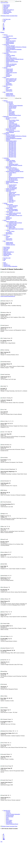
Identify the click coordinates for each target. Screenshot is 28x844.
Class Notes (8, 56)
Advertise (8, 87)
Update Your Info (7, 11)
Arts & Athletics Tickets (14, 120)
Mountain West (12, 195)
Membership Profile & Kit (14, 126)
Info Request (8, 83)
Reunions (8, 76)
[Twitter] (3, 26)
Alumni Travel (6, 6)
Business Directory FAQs (14, 131)
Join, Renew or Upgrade (11, 38)
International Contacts (13, 164)
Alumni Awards (9, 68)
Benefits (8, 39)
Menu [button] (2, 32)
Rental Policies (9, 84)
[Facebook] (3, 24)
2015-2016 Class (12, 153)
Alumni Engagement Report (15, 115)
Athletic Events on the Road (15, 213)
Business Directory (10, 42)
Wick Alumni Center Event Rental (16, 228)
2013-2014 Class (12, 155)
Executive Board (12, 107)
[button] (3, 30)
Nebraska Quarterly (7, 12)
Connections (6, 53)
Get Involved (6, 44)
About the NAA (9, 36)
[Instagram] (3, 25)
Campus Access (12, 121)
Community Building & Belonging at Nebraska (16, 46)
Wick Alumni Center (10, 81)
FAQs (7, 88)
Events (10, 175)
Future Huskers (6, 4)
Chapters (11, 162)
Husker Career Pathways (8, 9)
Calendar (8, 54)
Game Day (5, 8)
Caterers (8, 82)
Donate (10, 173)
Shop (4, 92)
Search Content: (4, 1)
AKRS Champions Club (11, 78)
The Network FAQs (13, 178)
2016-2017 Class (12, 151)
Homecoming (9, 75)
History (10, 110)
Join (4, 21)
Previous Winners (12, 206)
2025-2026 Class (12, 142)
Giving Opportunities (10, 48)
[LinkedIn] (3, 27)
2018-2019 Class (12, 149)
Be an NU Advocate (10, 45)
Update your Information (11, 64)
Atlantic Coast (12, 193)
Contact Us (11, 104)
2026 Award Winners (13, 205)
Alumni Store (6, 13)
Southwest (11, 199)
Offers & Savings (12, 127)
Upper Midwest (12, 200)
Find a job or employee (14, 169)
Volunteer (8, 50)
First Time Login (6, 19)
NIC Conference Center (11, 79)
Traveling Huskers (13, 184)
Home (4, 262)
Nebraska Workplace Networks (15, 165)
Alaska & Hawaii (12, 192)
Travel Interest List (13, 187)
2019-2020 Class (12, 148)
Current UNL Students (11, 40)
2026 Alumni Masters (13, 210)
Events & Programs (13, 123)
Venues (4, 77)
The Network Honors (13, 180)
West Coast (11, 202)
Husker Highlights (10, 43)
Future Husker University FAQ (15, 215)
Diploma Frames (9, 94)
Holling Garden (12, 227)
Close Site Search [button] (4, 2)
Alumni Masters (9, 70)
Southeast (11, 198)
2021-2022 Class (12, 147)
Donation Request (12, 106)
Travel (7, 62)
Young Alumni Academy (11, 51)
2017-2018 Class (12, 150)
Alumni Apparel (9, 93)
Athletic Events (9, 71)
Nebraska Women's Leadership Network (14, 59)
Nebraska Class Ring (10, 95)
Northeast (11, 197)
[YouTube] (3, 28)
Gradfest (8, 73)
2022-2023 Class (12, 145)
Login (4, 20)
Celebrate (5, 67)
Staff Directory (9, 90)
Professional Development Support (16, 177)
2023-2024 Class (12, 144)
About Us (5, 34)
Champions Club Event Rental (15, 222)
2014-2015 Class (12, 154)
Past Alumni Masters (13, 209)
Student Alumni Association (12, 61)
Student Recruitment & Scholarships (14, 49)
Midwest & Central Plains (14, 194)
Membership (6, 37)
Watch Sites (5, 7)
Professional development (14, 170)
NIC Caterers (11, 231)
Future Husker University (11, 72)
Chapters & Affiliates (10, 55)
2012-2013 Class (12, 156)
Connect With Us (12, 172)
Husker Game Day (13, 224)
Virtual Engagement (10, 65)
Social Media (11, 112)
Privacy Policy (9, 89)
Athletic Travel (12, 186)
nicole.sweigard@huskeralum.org (8, 296)
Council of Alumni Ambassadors (16, 105)
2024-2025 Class (12, 143)
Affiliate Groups (12, 161)
